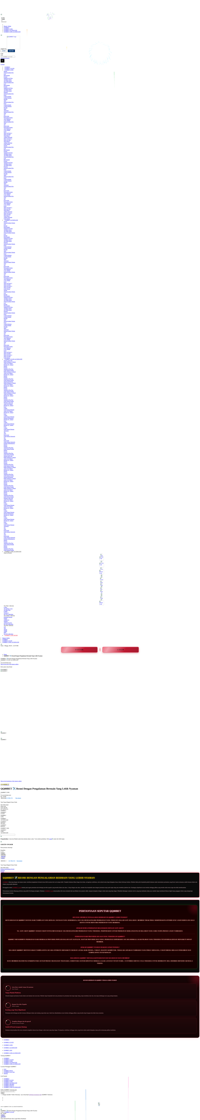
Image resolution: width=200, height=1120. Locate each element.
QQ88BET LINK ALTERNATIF (12, 31)
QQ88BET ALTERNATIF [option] (4, 819)
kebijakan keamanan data (35, 1094)
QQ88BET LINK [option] (3, 816)
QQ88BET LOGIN (7, 640)
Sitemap (6, 1073)
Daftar (11, 50)
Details (2, 872)
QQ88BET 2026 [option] (5, 828)
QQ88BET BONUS (9, 1085)
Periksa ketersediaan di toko (7, 869)
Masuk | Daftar (7, 26)
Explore (3, 64)
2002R (5, 629)
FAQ (5, 1069)
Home (5, 654)
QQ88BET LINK (8, 29)
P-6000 (5, 611)
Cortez (5, 607)
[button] (4, 734)
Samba (5, 618)
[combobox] (8, 57)
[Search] (2, 60)
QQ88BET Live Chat (9, 1072)
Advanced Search (5, 58)
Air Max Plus (7, 610)
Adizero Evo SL (8, 622)
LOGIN (120, 650)
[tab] (100, 64)
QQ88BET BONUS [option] (3, 825)
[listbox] (39, 822)
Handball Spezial (8, 617)
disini (50, 839)
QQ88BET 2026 (8, 1050)
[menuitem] (7, 67)
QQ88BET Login (16, 887)
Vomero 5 (6, 613)
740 (5, 628)
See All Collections (8, 614)
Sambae (6, 621)
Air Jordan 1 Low (8, 608)
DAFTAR (79, 650)
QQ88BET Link (49, 891)
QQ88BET (6, 27)
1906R (5, 631)
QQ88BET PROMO (9, 1084)
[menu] (100, 351)
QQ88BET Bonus (8, 1070)
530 (5, 627)
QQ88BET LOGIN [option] (3, 813)
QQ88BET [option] (3, 810)
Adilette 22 (6, 620)
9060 (5, 632)
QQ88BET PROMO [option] (3, 822)
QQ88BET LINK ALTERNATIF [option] (4, 831)
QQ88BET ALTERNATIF (10, 30)
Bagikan (3, 870)
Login (4, 50)
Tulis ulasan (18, 798)
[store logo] (13, 48)
